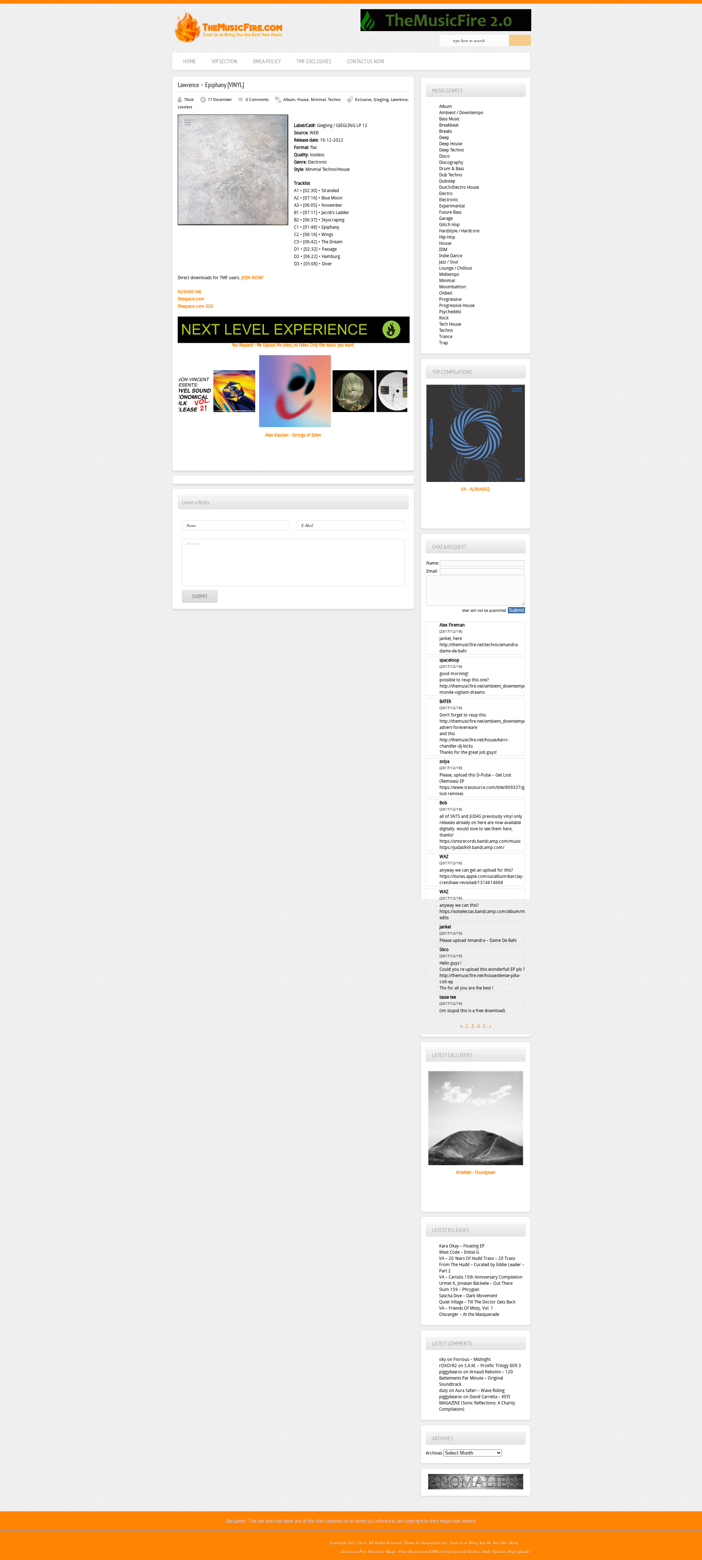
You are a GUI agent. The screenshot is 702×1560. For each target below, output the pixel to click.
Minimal (318, 99)
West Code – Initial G (459, 1252)
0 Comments (257, 99)
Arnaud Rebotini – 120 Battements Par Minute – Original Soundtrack (476, 1378)
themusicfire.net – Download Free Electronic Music (228, 27)
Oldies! (445, 293)
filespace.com (191, 299)
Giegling (381, 99)
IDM (443, 249)
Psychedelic (450, 311)
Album (289, 99)
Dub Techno (450, 174)
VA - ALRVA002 (475, 489)
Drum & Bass (451, 168)
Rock (444, 318)
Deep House (450, 143)
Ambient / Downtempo (461, 112)
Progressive (450, 299)
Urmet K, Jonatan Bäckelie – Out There (476, 1283)
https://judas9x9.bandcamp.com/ (471, 847)
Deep (444, 137)
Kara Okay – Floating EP (461, 1246)
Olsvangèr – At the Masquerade (469, 1314)
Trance (445, 336)
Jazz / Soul (448, 262)
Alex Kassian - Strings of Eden (293, 435)
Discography (451, 162)
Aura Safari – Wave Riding (480, 1390)
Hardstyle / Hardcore (459, 230)
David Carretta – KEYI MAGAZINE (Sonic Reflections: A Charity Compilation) (477, 1403)
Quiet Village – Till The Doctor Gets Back (477, 1302)
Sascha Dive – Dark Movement (468, 1295)
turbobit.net (189, 291)
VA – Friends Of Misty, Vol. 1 (466, 1308)
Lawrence (399, 99)
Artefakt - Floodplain (475, 1172)
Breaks (445, 131)
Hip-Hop (447, 237)
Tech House (450, 324)
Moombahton (452, 286)
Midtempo (449, 274)
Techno (334, 99)
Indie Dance (450, 255)
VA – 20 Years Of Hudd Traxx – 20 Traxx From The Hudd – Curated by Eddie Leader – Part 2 (481, 1264)
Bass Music (449, 118)
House (303, 99)
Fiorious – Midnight (472, 1359)
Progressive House (457, 305)
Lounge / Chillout (455, 268)
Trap (443, 342)
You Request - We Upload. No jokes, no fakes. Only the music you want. (293, 345)
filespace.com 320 (195, 306)
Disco (444, 156)
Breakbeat (448, 125)
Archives (434, 1453)
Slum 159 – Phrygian (459, 1289)
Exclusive (363, 99)
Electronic (448, 199)
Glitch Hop (449, 224)
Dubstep (447, 181)
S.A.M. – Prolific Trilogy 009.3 (492, 1365)
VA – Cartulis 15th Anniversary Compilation (480, 1277)
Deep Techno (451, 150)
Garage (446, 218)
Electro (446, 193)
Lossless (185, 107)
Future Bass (450, 212)
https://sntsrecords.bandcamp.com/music (480, 841)
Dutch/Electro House (459, 187)
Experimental (452, 206)
